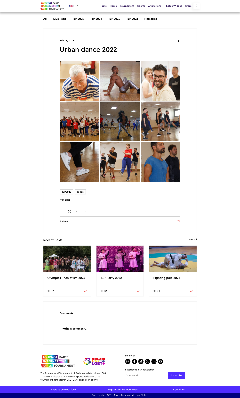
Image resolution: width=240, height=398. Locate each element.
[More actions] (178, 40)
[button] (155, 6)
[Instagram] (127, 361)
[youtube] (160, 361)
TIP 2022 (132, 18)
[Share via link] (85, 211)
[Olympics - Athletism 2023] (67, 259)
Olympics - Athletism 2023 (66, 278)
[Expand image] (79, 81)
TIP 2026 (78, 18)
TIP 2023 (114, 18)
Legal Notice (141, 395)
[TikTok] (141, 361)
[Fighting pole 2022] (173, 259)
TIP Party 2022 (111, 278)
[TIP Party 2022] (120, 259)
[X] (147, 361)
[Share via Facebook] (61, 211)
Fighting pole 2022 (166, 278)
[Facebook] (134, 361)
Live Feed (59, 18)
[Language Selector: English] (73, 6)
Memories (150, 18)
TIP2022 (66, 191)
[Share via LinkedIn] (77, 211)
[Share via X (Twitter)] (69, 211)
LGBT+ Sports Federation (119, 395)
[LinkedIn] (154, 361)
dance (80, 191)
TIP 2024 (96, 18)
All (45, 18)
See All (193, 239)
